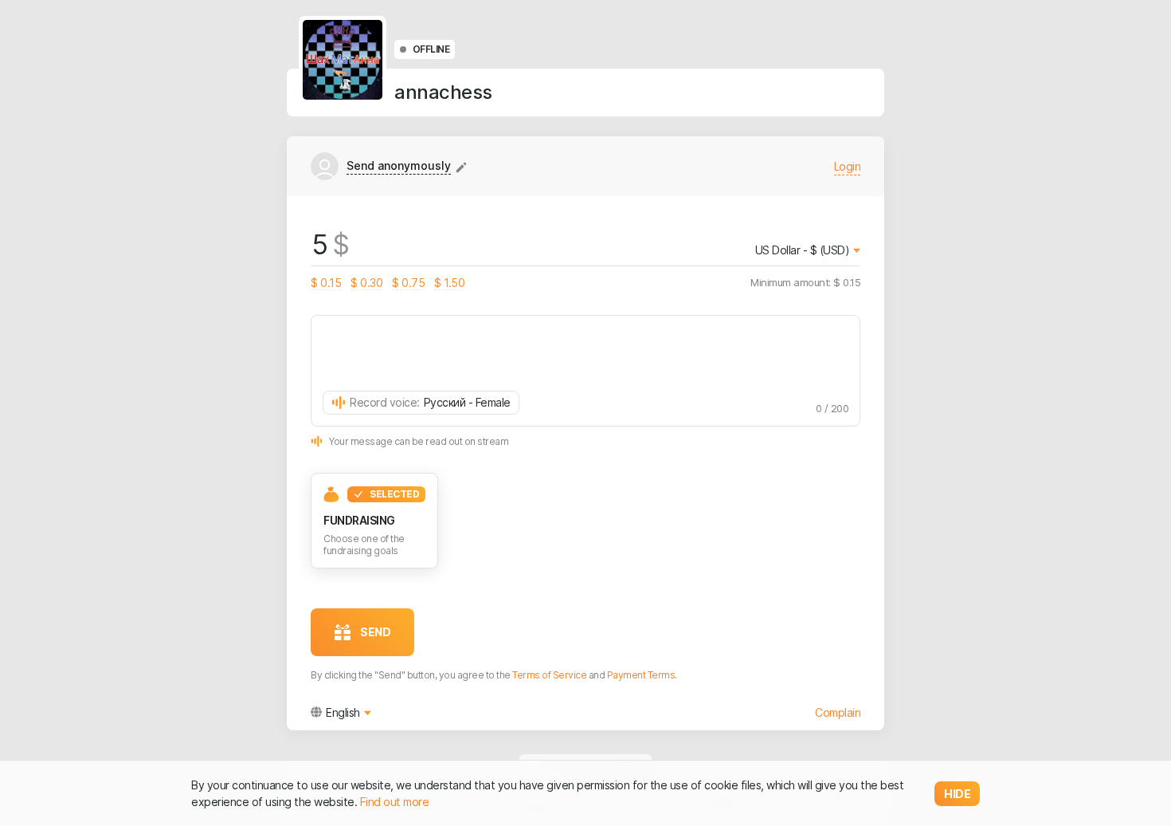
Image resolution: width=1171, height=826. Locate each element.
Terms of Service (549, 675)
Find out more (394, 801)
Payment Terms (641, 675)
